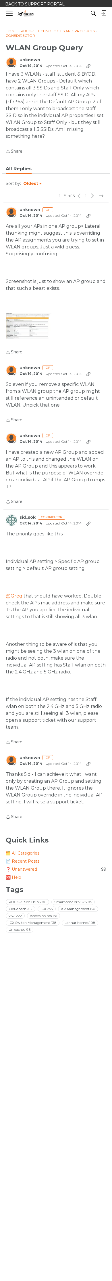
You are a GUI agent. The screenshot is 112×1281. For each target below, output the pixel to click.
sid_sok (28, 517)
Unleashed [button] (19, 929)
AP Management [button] (78, 909)
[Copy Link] (88, 65)
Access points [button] (43, 916)
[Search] (93, 13)
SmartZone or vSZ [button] (73, 902)
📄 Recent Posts (22, 861)
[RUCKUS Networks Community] (25, 13)
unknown (30, 60)
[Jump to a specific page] (101, 195)
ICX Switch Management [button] (33, 922)
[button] (28, 325)
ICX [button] (46, 909)
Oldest (31, 184)
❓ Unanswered (56, 869)
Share (14, 152)
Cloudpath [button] (20, 909)
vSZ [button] (15, 916)
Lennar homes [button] (80, 922)
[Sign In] (104, 13)
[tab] (18, 169)
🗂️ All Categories (22, 853)
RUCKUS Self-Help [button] (27, 902)
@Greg (14, 596)
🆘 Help (13, 877)
